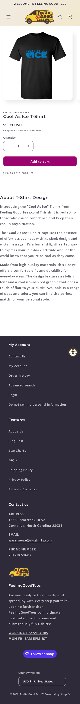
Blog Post (16, 441)
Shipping (8, 130)
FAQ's (13, 460)
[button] (8, 17)
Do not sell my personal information (37, 404)
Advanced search (22, 385)
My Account (18, 366)
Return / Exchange (23, 489)
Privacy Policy (19, 480)
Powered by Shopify (57, 694)
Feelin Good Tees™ (32, 694)
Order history (19, 375)
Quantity (9, 137)
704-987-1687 (20, 555)
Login (13, 395)
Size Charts (17, 451)
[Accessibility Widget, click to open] (73, 352)
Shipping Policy (21, 470)
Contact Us (17, 356)
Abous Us (16, 431)
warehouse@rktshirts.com (30, 540)
